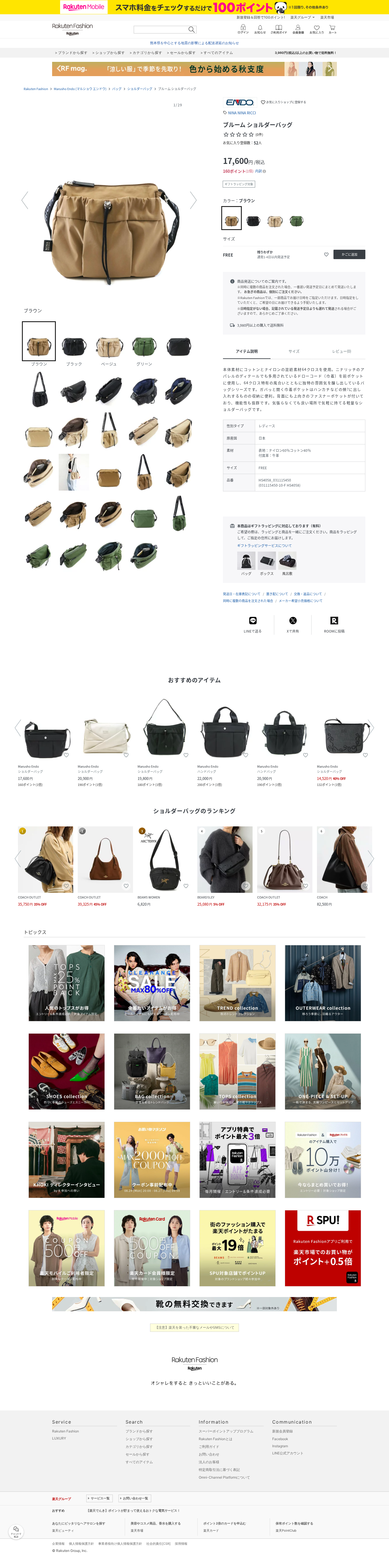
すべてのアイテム (139, 1462)
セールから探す (138, 1454)
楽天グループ (300, 17)
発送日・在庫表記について (242, 594)
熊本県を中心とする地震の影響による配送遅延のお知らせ (194, 43)
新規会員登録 (282, 1431)
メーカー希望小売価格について (301, 600)
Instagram (280, 1446)
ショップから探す (139, 1439)
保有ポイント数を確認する (294, 1523)
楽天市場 (327, 17)
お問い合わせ (209, 1454)
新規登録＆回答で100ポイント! (261, 17)
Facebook (280, 1439)
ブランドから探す (139, 1431)
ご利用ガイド (209, 1446)
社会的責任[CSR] (158, 1544)
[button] (109, 200)
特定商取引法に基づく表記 (219, 1469)
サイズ (294, 351)
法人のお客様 (209, 1462)
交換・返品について (308, 594)
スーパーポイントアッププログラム (226, 1431)
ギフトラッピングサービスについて (264, 545)
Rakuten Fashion (36, 88)
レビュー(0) (341, 351)
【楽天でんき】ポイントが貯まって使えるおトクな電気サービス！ (133, 1511)
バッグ (117, 88)
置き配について (277, 594)
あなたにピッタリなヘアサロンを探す (78, 1523)
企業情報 (58, 1544)
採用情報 (181, 1544)
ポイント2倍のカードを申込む (224, 1523)
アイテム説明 (247, 351)
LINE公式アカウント (288, 1453)
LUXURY (59, 1438)
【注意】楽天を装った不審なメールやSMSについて (194, 1327)
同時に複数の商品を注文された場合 (248, 600)
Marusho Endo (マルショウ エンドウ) (80, 88)
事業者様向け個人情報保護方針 (120, 1544)
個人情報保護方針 (81, 1544)
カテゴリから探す (139, 1446)
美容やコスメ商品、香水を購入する (156, 1523)
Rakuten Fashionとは (215, 1439)
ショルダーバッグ (139, 88)
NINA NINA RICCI (242, 112)
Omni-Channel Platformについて (224, 1477)
